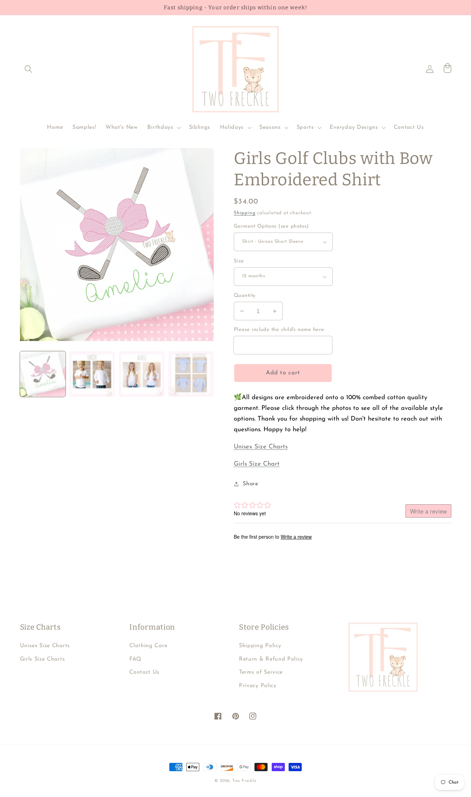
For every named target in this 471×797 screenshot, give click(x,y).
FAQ (135, 659)
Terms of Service (261, 672)
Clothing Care (148, 646)
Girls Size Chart (257, 464)
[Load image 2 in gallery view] (92, 374)
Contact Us (144, 672)
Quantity (244, 295)
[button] (29, 69)
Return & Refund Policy (271, 659)
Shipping (244, 213)
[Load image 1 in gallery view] (43, 374)
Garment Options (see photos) (271, 226)
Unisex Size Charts (261, 447)
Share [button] (250, 484)
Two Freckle (244, 781)
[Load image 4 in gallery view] (191, 374)
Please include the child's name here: (279, 329)
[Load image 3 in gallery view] (141, 374)
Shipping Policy (260, 646)
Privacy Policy (258, 686)
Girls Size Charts (42, 659)
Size (239, 261)
